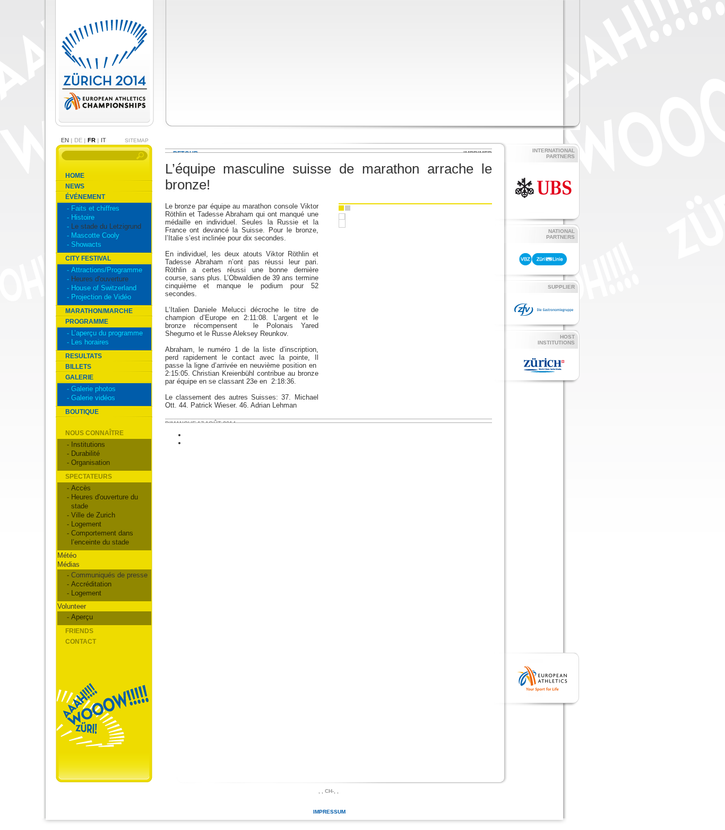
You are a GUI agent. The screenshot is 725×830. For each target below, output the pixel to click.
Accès (81, 488)
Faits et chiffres (95, 208)
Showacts (86, 244)
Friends (79, 631)
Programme (86, 321)
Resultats (83, 356)
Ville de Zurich (93, 515)
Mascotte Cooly (95, 235)
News (74, 186)
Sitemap (137, 140)
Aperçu (82, 617)
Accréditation (91, 584)
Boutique (82, 412)
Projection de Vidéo (101, 297)
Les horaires (90, 342)
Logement (86, 524)
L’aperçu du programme (107, 333)
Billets (78, 366)
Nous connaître (94, 433)
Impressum (329, 812)
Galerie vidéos (93, 398)
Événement (85, 197)
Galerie (79, 377)
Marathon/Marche (99, 311)
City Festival (88, 258)
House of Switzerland (103, 288)
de (78, 140)
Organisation (90, 462)
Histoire (82, 217)
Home (74, 175)
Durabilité (85, 453)
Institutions (88, 444)
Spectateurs (88, 476)
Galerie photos (93, 389)
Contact (80, 641)
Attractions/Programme (106, 270)
